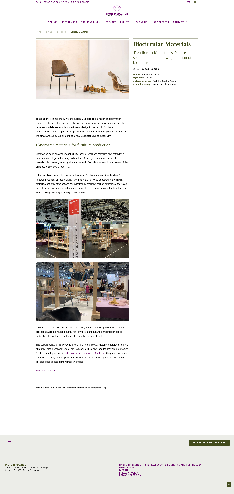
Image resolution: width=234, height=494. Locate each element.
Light (154, 187)
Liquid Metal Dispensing (163, 157)
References (69, 22)
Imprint (123, 470)
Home (38, 32)
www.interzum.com (46, 370)
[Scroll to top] (229, 484)
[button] (186, 22)
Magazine (141, 22)
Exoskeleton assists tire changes (166, 222)
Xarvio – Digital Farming (164, 254)
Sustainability (158, 123)
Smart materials (159, 155)
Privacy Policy (128, 473)
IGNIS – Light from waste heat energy (170, 190)
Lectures (110, 22)
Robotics (156, 220)
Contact (178, 22)
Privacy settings (130, 475)
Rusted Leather (159, 174)
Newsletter (161, 22)
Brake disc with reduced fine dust (167, 206)
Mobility (155, 204)
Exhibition (61, 32)
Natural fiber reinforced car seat (167, 141)
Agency (53, 22)
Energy (155, 236)
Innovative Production (162, 171)
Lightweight (157, 139)
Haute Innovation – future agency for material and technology (160, 465)
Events (124, 22)
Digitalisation (158, 252)
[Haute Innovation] (117, 10)
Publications (89, 22)
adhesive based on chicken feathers (84, 353)
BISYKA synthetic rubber (164, 125)
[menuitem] (190, 2)
